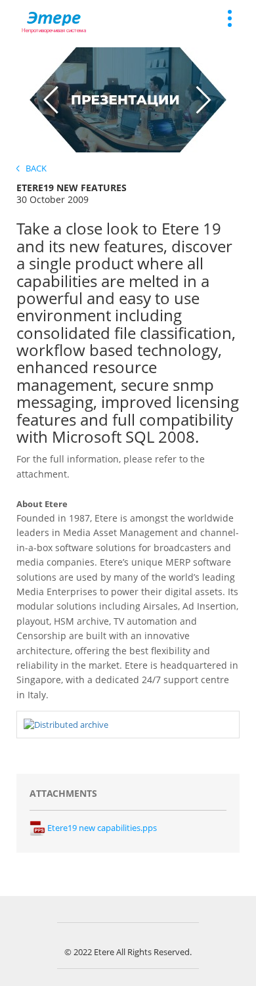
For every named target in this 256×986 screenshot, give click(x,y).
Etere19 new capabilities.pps (101, 828)
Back (33, 168)
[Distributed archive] (66, 724)
